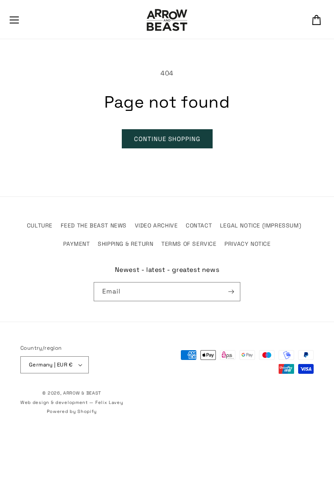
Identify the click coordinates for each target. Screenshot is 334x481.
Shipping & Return (125, 243)
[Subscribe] (231, 291)
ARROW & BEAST (82, 393)
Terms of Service (189, 243)
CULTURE (40, 225)
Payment (76, 243)
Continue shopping (167, 139)
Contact (199, 225)
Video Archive (156, 225)
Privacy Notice (247, 243)
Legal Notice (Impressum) (260, 225)
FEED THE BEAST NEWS (94, 225)
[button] (14, 20)
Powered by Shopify (72, 411)
